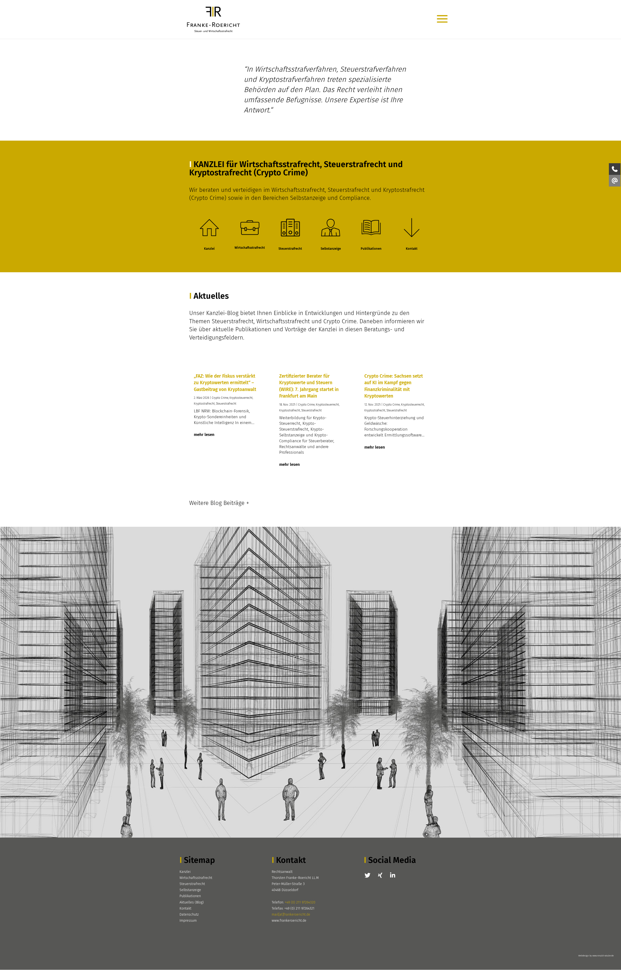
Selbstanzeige (190, 890)
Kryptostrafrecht (204, 403)
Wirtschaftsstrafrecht (196, 878)
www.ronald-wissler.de (603, 955)
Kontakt (185, 908)
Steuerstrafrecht (226, 403)
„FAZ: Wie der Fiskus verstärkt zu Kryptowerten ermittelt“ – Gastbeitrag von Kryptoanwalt (225, 382)
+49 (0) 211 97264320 (300, 902)
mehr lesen (204, 434)
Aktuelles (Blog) (192, 902)
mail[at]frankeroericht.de (291, 914)
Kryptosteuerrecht (241, 398)
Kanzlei (185, 872)
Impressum (188, 921)
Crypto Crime (220, 398)
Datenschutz (189, 914)
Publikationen (190, 896)
